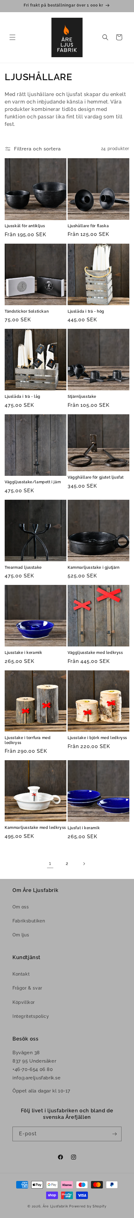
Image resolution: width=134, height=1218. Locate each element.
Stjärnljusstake (82, 396)
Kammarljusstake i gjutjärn (94, 567)
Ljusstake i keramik (23, 652)
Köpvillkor (23, 1002)
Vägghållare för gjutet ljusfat (96, 477)
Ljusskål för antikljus (25, 226)
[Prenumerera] (114, 1134)
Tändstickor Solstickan (27, 311)
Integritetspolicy (30, 1016)
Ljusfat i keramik (84, 828)
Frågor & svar (27, 988)
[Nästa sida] (84, 864)
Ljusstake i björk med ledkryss (97, 738)
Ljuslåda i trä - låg (23, 396)
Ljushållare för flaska (88, 226)
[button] (12, 37)
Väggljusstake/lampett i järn (33, 482)
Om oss (20, 906)
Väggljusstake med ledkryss (95, 652)
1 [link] (50, 863)
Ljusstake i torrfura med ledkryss (27, 740)
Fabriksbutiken (28, 920)
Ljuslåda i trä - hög (86, 311)
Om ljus (20, 934)
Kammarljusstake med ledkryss (35, 827)
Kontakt (21, 974)
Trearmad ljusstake (23, 567)
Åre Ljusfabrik (55, 1206)
